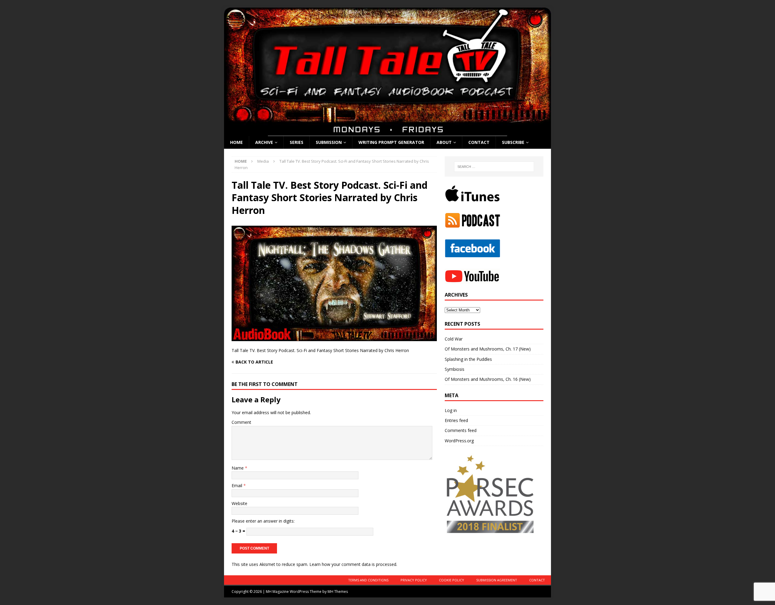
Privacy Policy (414, 580)
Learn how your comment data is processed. (353, 564)
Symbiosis (454, 369)
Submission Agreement (496, 580)
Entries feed (456, 420)
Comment (241, 422)
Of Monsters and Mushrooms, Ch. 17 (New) (488, 349)
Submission (329, 142)
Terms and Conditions (368, 580)
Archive (264, 142)
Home (236, 142)
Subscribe (513, 142)
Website (239, 503)
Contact (479, 142)
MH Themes (338, 591)
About (444, 142)
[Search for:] (494, 166)
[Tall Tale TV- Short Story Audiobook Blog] (387, 132)
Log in (451, 410)
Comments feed (461, 430)
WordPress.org (459, 441)
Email (237, 485)
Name (238, 468)
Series (296, 142)
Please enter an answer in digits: (263, 521)
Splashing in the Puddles (468, 359)
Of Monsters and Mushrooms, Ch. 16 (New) (488, 379)
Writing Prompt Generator (391, 142)
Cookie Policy (451, 580)
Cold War (454, 339)
